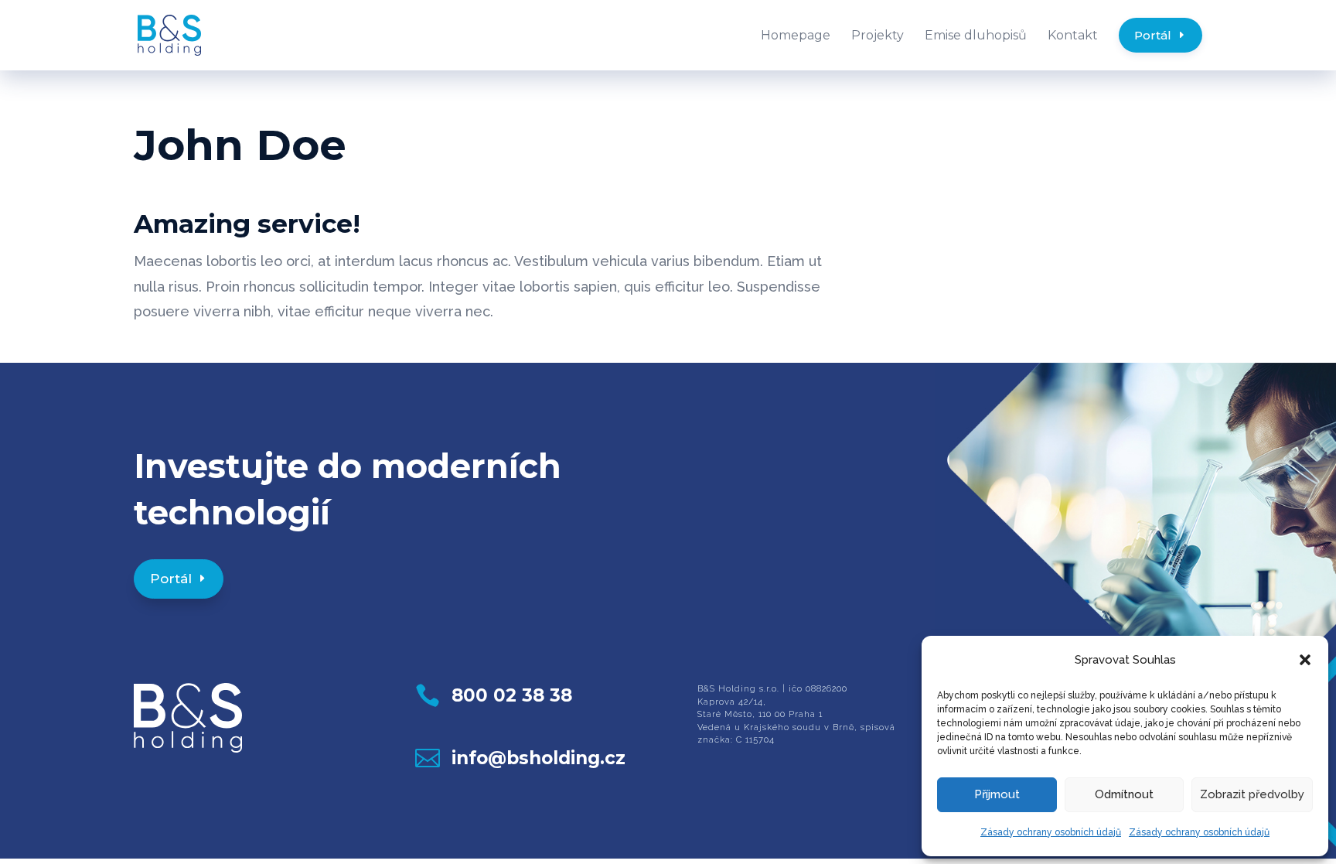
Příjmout (997, 794)
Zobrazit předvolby (1252, 794)
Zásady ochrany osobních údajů (1050, 832)
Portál (171, 578)
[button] (1305, 660)
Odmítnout (1124, 794)
